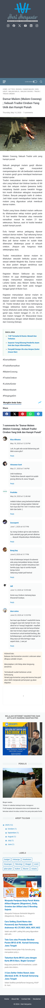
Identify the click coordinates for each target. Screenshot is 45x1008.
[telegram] (38, 414)
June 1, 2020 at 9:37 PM (19, 527)
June (11, 844)
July (11, 840)
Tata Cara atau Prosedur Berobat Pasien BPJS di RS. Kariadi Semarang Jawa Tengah (21, 942)
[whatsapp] (30, 414)
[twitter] (19, 25)
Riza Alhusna (15, 440)
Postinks (13, 492)
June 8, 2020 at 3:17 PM (19, 554)
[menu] (6, 82)
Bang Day (14, 550)
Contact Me (25, 999)
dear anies (14, 611)
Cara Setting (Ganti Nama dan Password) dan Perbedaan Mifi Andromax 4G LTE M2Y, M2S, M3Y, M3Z (22, 924)
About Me (15, 999)
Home (6, 999)
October (12, 829)
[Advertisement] (22, 52)
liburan (25, 869)
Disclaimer (37, 999)
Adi (11, 586)
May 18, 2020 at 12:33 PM (20, 443)
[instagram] (8, 25)
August (12, 837)
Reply (12, 456)
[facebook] (14, 25)
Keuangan (8, 864)
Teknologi (18, 864)
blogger (28, 864)
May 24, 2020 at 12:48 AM (20, 496)
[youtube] (25, 25)
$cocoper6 (14, 523)
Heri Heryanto (26, 1004)
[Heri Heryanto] (22, 12)
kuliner (17, 869)
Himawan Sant (16, 465)
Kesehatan (27, 859)
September (13, 833)
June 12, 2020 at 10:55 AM (20, 590)
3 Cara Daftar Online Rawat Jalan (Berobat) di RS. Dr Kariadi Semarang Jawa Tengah (21, 976)
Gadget (7, 859)
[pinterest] (22, 414)
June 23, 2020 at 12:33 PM (20, 615)
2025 (9, 825)
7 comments (28, 113)
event (36, 864)
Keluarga (16, 859)
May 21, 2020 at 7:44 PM (19, 469)
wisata (34, 869)
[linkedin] (31, 25)
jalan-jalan (8, 869)
